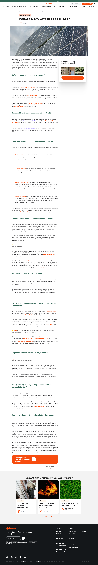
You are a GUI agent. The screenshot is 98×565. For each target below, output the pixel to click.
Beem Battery (59, 538)
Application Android (61, 545)
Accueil (20, 11)
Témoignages (71, 533)
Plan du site (71, 538)
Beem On (58, 531)
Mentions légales (10, 561)
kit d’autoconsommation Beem (30, 120)
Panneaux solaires (26, 11)
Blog (69, 536)
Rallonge (58, 540)
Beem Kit (58, 533)
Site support (83, 531)
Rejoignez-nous (72, 531)
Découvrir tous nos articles (48, 516)
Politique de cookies (40, 561)
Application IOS (60, 543)
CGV (17, 561)
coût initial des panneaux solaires (19, 283)
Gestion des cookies (52, 561)
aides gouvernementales (25, 279)
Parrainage (61, 561)
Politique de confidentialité (27, 561)
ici (12, 543)
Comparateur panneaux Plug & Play (61, 548)
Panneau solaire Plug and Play (61, 552)
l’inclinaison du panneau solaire (28, 128)
